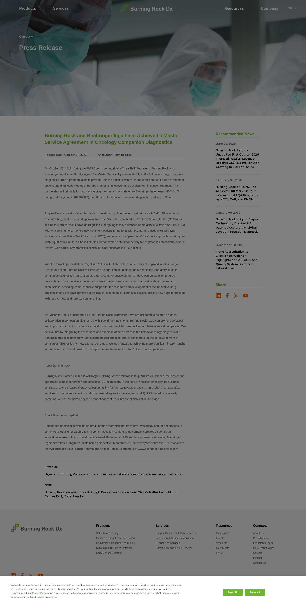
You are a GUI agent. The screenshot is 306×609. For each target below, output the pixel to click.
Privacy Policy (39, 593)
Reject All (232, 592)
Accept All (255, 592)
